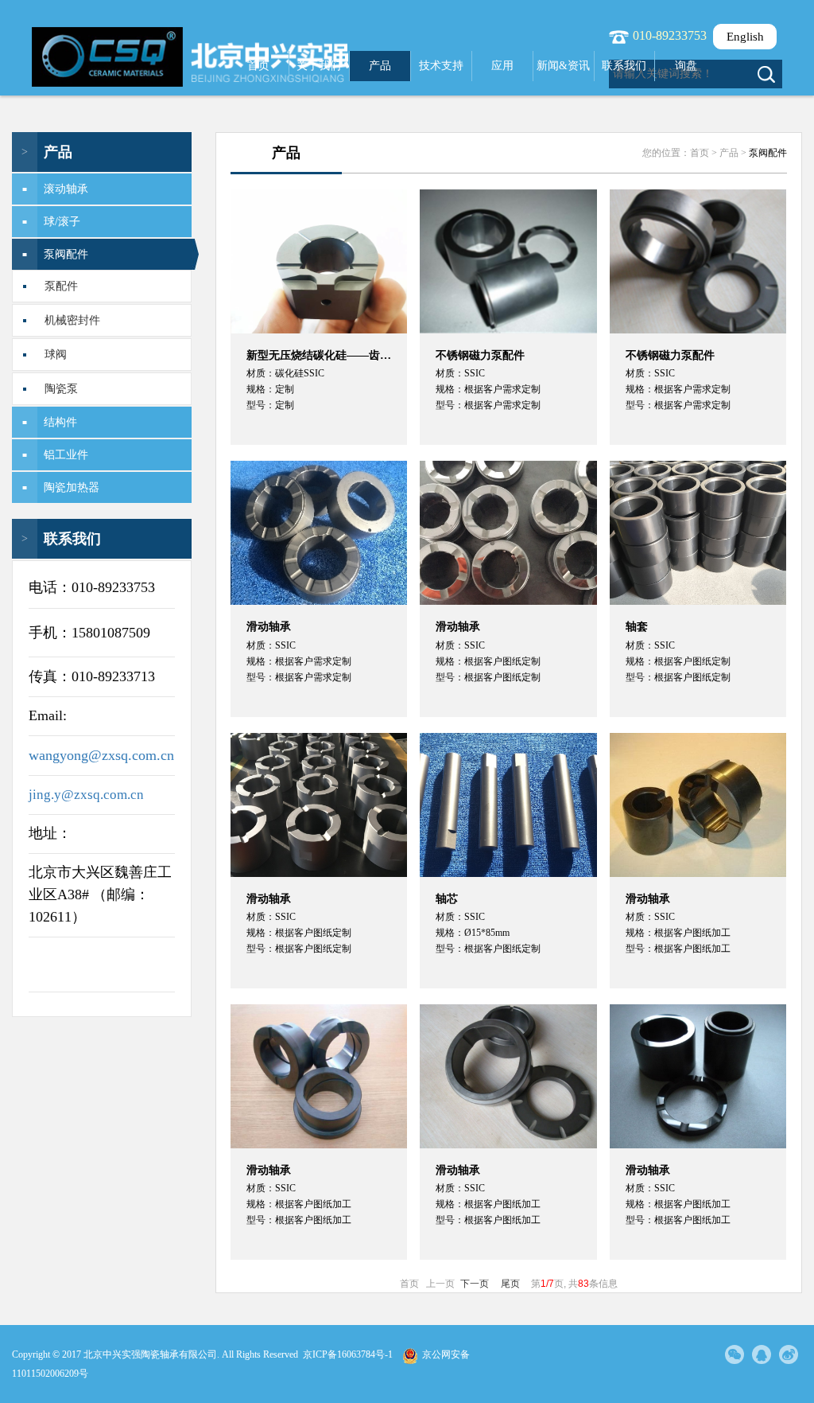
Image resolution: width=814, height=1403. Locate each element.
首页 (258, 66)
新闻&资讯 (563, 66)
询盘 (686, 66)
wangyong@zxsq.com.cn (101, 755)
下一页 (474, 1283)
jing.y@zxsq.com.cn (86, 794)
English (745, 36)
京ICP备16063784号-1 (348, 1354)
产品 (380, 66)
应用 (502, 66)
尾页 (510, 1283)
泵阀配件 (768, 152)
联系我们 (624, 66)
